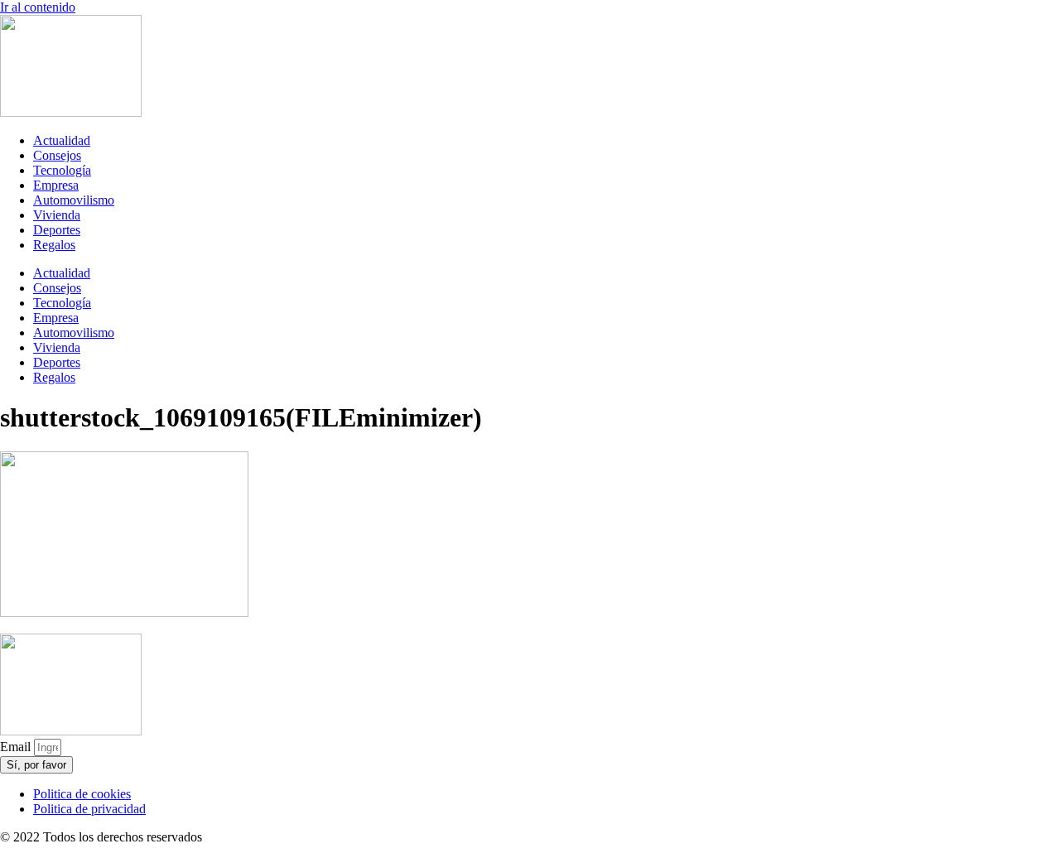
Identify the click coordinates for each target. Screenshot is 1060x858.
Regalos (54, 245)
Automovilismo (73, 200)
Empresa (56, 185)
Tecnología (62, 170)
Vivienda (56, 215)
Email (17, 747)
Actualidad (61, 140)
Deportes (56, 230)
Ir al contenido (37, 7)
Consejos (57, 155)
